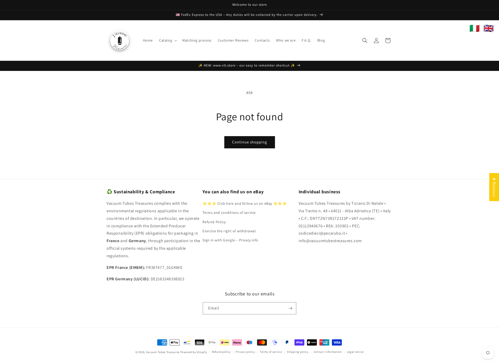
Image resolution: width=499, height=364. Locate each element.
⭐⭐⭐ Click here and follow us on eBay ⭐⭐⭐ (244, 203)
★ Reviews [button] (494, 187)
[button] (167, 40)
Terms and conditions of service (229, 212)
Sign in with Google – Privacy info (230, 240)
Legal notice (355, 352)
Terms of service (271, 352)
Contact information (328, 352)
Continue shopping (249, 142)
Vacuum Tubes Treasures (163, 352)
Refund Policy (214, 222)
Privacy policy (245, 352)
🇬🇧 (488, 28)
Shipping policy (297, 352)
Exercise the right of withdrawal (229, 231)
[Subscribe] (290, 308)
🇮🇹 (474, 28)
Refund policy (221, 352)
